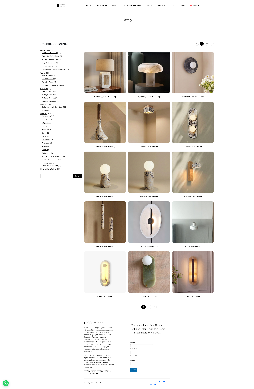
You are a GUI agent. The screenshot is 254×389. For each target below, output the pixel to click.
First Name (134, 349)
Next (154, 307)
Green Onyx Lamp (105, 296)
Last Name (133, 355)
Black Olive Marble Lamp (193, 97)
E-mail (133, 360)
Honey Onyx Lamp (193, 296)
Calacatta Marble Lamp (105, 146)
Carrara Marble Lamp (149, 246)
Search (77, 176)
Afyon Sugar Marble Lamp (105, 97)
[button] (6, 383)
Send (134, 370)
